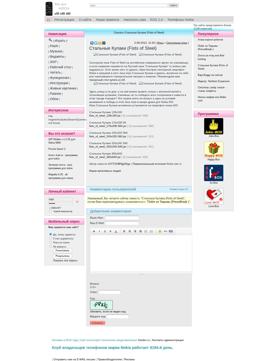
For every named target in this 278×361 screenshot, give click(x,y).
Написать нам (135, 20)
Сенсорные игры (176, 42)
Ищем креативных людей (105, 170)
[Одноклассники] (100, 42)
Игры (160, 42)
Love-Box (214, 206)
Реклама (129, 359)
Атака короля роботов (210, 39)
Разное (55, 93)
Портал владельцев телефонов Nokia (64, 8)
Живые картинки (63, 88)
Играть (59, 41)
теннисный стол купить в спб (107, 79)
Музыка (56, 51)
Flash (54, 46)
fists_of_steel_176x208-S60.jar (107, 125)
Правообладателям (110, 359)
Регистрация (64, 20)
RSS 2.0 (156, 20)
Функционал (59, 78)
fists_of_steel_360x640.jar (105, 156)
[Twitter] (96, 42)
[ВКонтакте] (92, 42)
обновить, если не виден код (108, 311)
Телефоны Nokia (180, 20)
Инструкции (59, 83)
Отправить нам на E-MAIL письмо (74, 359)
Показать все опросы (65, 260)
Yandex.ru (144, 340)
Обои (54, 99)
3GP (53, 62)
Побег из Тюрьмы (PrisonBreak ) (168, 201)
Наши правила (107, 20)
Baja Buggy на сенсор (210, 75)
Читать (55, 72)
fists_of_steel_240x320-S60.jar (107, 136)
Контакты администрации (168, 340)
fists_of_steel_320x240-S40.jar (107, 146)
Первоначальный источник (149, 163)
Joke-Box (214, 136)
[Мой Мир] (104, 42)
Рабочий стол (60, 67)
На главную (48, 19)
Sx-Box (214, 182)
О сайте (85, 20)
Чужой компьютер (62, 211)
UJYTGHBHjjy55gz (119, 163)
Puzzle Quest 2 (56, 149)
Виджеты (57, 56)
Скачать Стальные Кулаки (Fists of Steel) (139, 32)
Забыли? (56, 208)
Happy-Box (214, 159)
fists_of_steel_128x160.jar (105, 115)
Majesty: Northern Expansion (214, 81)
